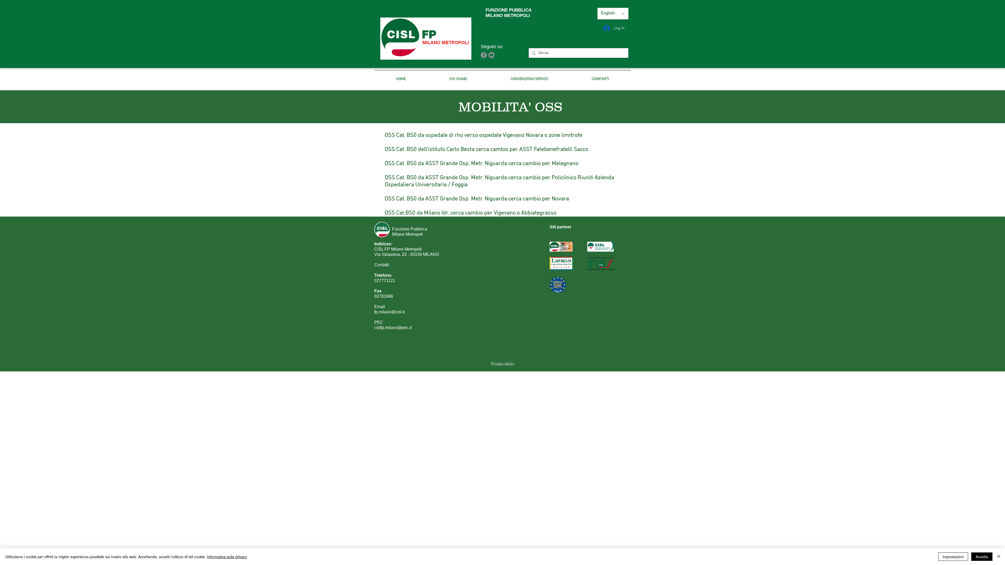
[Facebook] (484, 55)
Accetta (982, 556)
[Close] (999, 556)
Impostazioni (953, 556)
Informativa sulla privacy (227, 556)
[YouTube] (491, 55)
